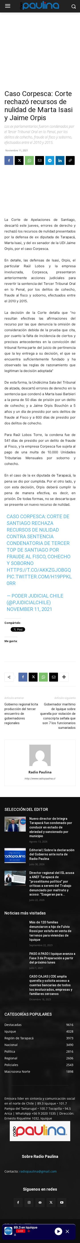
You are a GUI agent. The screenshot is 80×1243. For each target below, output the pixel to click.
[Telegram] (49, 160)
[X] (19, 160)
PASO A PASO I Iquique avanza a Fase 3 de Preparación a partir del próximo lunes (52, 958)
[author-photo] (40, 766)
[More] (64, 677)
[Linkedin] (60, 160)
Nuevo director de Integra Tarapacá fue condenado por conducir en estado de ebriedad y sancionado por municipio (50, 827)
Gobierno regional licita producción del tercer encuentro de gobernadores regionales (21, 713)
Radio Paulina (40, 772)
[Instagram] (29, 1202)
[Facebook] (8, 160)
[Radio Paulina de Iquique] (40, 5)
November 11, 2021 (29, 609)
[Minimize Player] (67, 1231)
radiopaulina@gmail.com (38, 1171)
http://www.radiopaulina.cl (40, 778)
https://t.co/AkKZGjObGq (39, 570)
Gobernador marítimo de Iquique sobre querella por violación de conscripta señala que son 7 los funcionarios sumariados (58, 716)
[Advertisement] (40, 56)
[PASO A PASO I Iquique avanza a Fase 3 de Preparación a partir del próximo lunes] (15, 959)
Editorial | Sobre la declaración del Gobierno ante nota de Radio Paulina (51, 854)
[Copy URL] (70, 160)
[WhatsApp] (29, 160)
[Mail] (40, 1202)
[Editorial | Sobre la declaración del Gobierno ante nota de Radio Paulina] (15, 855)
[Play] (58, 1231)
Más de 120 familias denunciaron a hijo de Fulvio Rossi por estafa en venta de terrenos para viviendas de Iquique (50, 930)
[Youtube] (62, 1202)
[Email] (39, 160)
